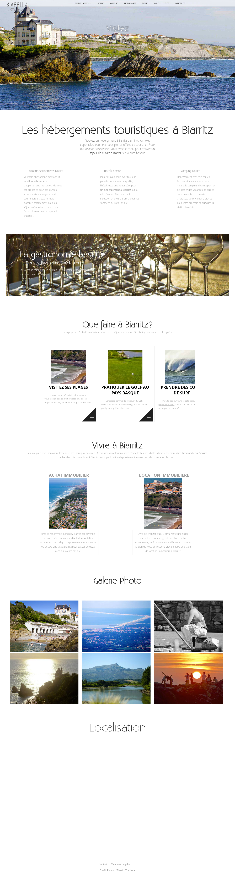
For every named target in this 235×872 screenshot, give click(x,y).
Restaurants (130, 3)
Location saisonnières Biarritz (45, 171)
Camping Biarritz (190, 171)
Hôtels (101, 3)
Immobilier (180, 3)
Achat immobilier (69, 475)
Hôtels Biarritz (112, 171)
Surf (167, 3)
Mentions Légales (120, 864)
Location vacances (82, 3)
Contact (103, 864)
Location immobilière (164, 475)
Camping (114, 3)
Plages (145, 3)
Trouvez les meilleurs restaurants (54, 263)
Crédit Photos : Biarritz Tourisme (117, 870)
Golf (156, 3)
